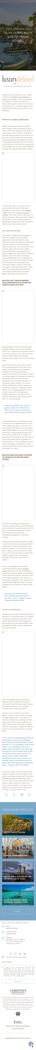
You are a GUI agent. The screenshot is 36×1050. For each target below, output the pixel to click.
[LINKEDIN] (20, 954)
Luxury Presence (18, 1029)
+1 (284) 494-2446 (11, 934)
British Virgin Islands (20, 97)
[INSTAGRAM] (15, 954)
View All (18, 912)
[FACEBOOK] (10, 954)
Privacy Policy (21, 975)
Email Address (7, 962)
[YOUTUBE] (25, 954)
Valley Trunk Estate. (20, 120)
